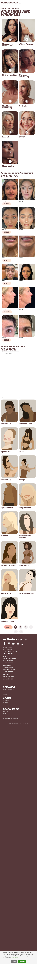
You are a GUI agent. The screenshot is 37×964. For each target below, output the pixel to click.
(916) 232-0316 (9, 671)
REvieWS (5, 705)
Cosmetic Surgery (8, 689)
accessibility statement (10, 718)
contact (5, 716)
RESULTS (5, 711)
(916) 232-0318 (9, 662)
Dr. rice (5, 703)
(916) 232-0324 (9, 653)
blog (4, 714)
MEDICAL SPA (6, 692)
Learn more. (14, 957)
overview (6, 700)
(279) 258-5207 (9, 680)
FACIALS (5, 694)
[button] (34, 2)
